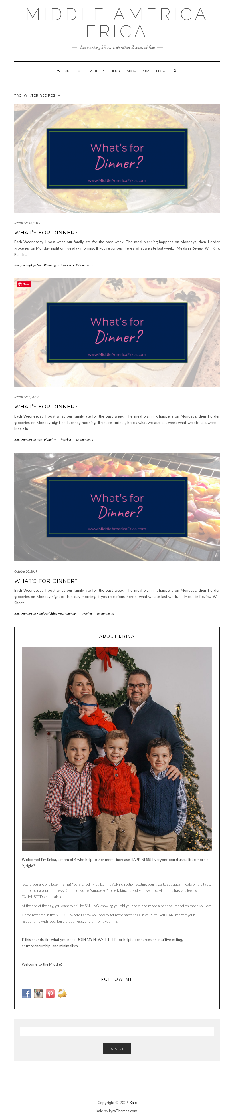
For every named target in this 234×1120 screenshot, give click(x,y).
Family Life (28, 265)
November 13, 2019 (27, 223)
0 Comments (84, 265)
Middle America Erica (117, 22)
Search (117, 1049)
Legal (161, 71)
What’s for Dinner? (46, 233)
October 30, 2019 (25, 571)
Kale (133, 1102)
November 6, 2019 (26, 397)
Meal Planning (46, 265)
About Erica (138, 71)
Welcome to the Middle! (80, 71)
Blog (115, 71)
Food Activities (47, 613)
